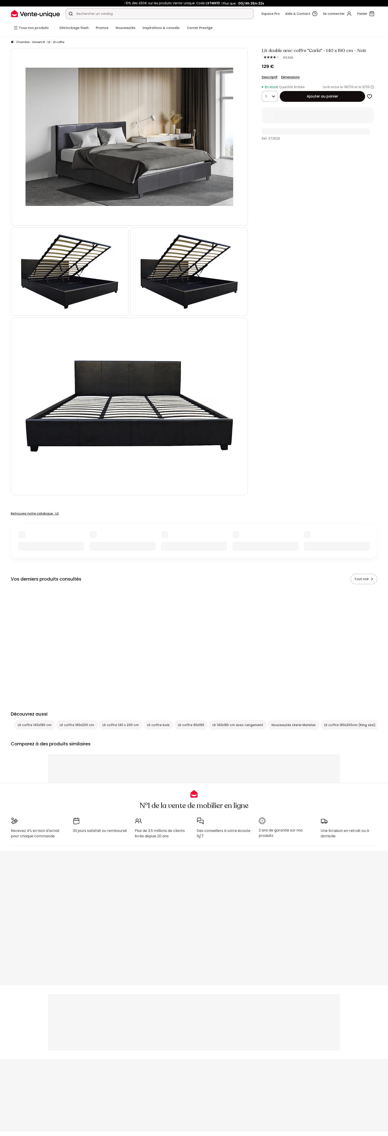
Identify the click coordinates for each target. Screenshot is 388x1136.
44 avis (288, 57)
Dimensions (290, 77)
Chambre (22, 42)
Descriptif (270, 77)
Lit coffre (58, 42)
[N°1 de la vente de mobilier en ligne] (35, 13)
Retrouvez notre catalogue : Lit (35, 513)
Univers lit (38, 42)
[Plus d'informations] (372, 87)
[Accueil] (12, 42)
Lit (49, 42)
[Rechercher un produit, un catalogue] (71, 14)
